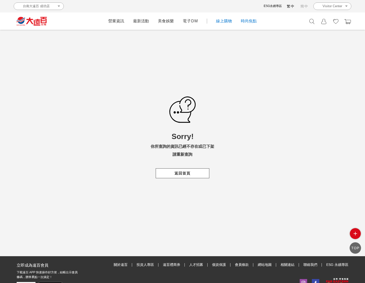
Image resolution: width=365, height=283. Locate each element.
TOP (355, 248)
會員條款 (242, 265)
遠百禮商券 (171, 265)
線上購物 (224, 21)
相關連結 (287, 265)
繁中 (291, 6)
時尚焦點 (249, 21)
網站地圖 (265, 265)
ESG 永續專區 (337, 265)
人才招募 (196, 265)
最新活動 (141, 21)
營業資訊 (116, 21)
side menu (355, 233)
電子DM (190, 21)
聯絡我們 (310, 265)
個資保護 (219, 265)
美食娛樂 (166, 21)
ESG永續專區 (273, 6)
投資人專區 (145, 265)
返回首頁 (182, 173)
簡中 (304, 6)
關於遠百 (121, 265)
